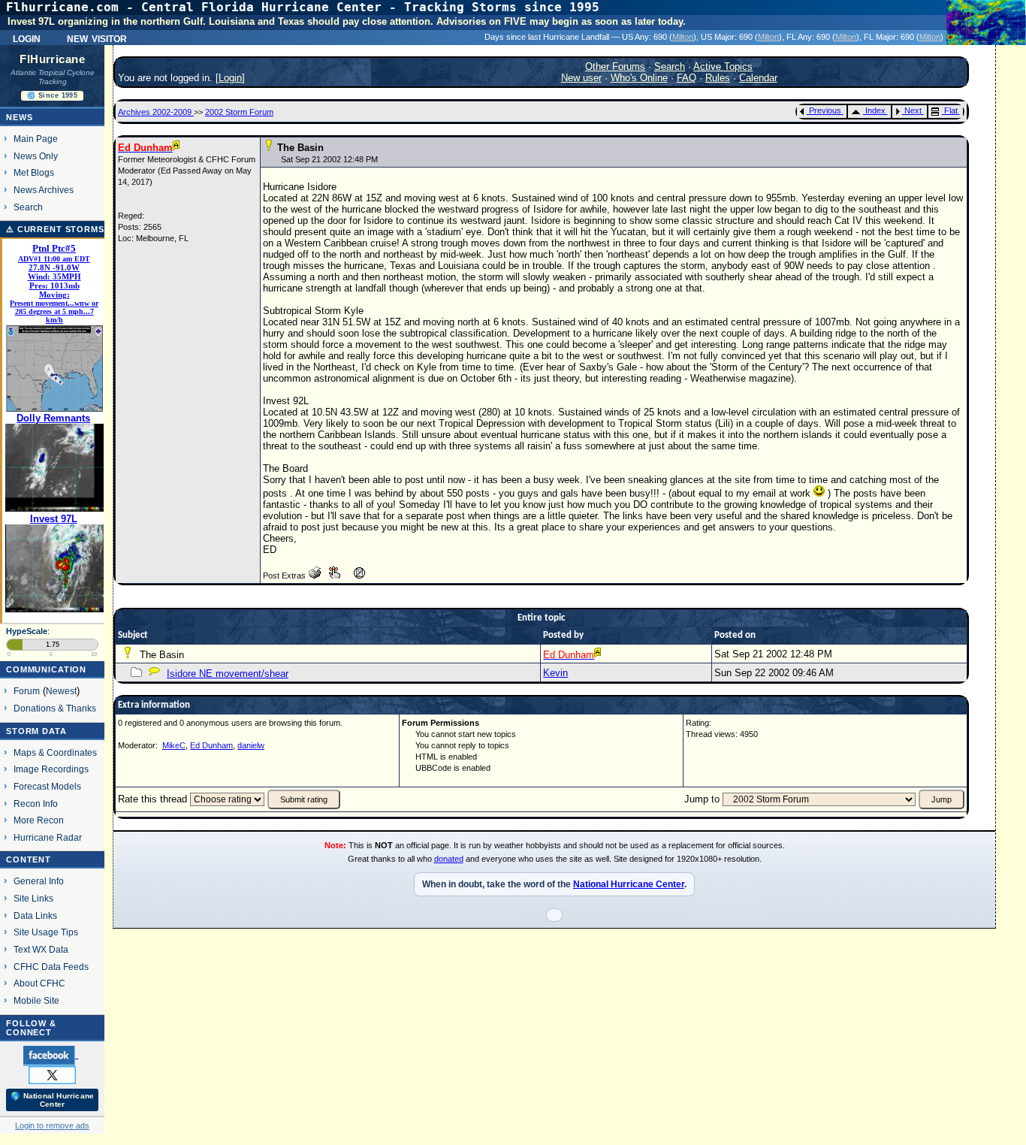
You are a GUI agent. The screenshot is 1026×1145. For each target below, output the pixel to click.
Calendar (758, 77)
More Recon (39, 820)
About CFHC (39, 983)
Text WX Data (41, 949)
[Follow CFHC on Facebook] (50, 1055)
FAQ (686, 77)
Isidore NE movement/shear (227, 673)
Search (28, 207)
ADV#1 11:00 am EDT (54, 259)
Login (27, 37)
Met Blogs (34, 172)
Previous (825, 110)
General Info (39, 881)
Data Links (35, 915)
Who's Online (639, 77)
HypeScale (26, 631)
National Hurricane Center (628, 884)
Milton (682, 36)
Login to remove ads (52, 1125)
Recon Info (36, 803)
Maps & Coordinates (55, 752)
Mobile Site (36, 1000)
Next (913, 110)
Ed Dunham (211, 745)
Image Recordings (51, 769)
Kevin (555, 672)
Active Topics (723, 66)
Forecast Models (47, 786)
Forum (27, 691)
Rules (717, 77)
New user (581, 77)
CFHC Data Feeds (51, 966)
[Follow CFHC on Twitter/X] (52, 1074)
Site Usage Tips (46, 932)
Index (875, 110)
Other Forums (615, 66)
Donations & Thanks (55, 708)
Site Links (33, 898)
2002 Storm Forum (239, 111)
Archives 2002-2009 (156, 111)
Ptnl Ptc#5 (54, 248)
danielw (250, 745)
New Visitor (97, 37)
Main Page (36, 139)
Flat (951, 110)
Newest (61, 691)
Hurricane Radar (48, 837)
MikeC (174, 745)
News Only (36, 156)
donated (448, 858)
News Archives (44, 190)
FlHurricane (52, 59)
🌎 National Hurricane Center (52, 1100)
